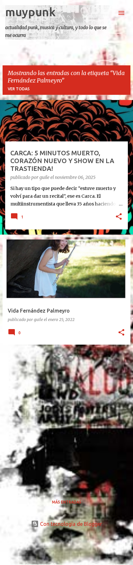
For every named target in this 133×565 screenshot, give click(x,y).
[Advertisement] (66, 416)
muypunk (30, 11)
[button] (119, 217)
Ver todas (19, 89)
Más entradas (66, 502)
